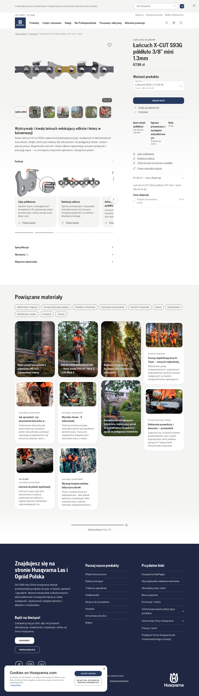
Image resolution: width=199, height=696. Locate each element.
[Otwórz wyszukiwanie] (167, 23)
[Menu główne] (20, 22)
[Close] (104, 669)
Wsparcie (139, 15)
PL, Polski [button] (31, 15)
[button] (34, 22)
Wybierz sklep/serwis (174, 15)
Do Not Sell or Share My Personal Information (88, 681)
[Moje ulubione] (181, 23)
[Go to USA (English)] (182, 6)
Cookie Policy (15, 685)
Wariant (138, 81)
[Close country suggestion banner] (194, 5)
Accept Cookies (88, 674)
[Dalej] (113, 199)
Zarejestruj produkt (154, 15)
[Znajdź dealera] (174, 23)
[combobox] (158, 86)
